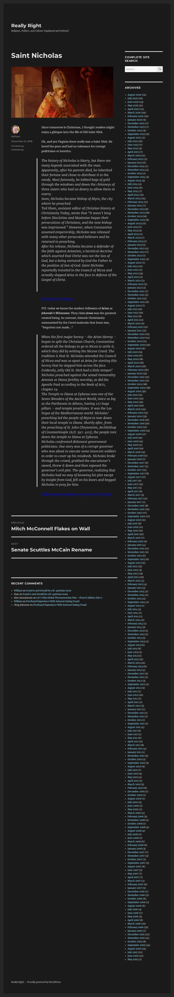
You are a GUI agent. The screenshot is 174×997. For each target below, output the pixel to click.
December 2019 (136, 377)
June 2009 (133, 805)
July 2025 (133, 141)
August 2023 (134, 223)
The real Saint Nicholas (57, 298)
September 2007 (136, 863)
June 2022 (133, 269)
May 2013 (133, 655)
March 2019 (134, 409)
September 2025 (136, 134)
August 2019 (134, 391)
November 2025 (136, 127)
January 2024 (135, 205)
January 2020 (135, 373)
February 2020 (135, 370)
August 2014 (134, 605)
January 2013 (134, 670)
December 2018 (136, 420)
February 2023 (135, 241)
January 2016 (135, 545)
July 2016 (132, 523)
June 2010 (133, 773)
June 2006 (133, 913)
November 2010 (136, 755)
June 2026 (133, 102)
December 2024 (136, 166)
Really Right (26, 25)
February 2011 (135, 748)
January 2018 (135, 459)
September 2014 (136, 602)
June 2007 (133, 870)
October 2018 (135, 427)
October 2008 (135, 823)
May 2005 (133, 959)
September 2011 (136, 723)
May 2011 (132, 738)
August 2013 (134, 645)
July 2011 (132, 730)
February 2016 (135, 541)
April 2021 (133, 319)
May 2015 (133, 573)
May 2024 (133, 191)
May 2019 (133, 402)
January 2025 (135, 162)
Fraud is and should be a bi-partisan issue (48, 590)
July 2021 (132, 309)
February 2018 (135, 455)
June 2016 (133, 527)
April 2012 (133, 702)
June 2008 (133, 838)
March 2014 (134, 620)
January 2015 (135, 587)
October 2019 (135, 384)
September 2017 (136, 473)
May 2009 (133, 809)
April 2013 (133, 659)
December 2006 (136, 891)
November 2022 (136, 252)
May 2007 (133, 873)
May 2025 (133, 148)
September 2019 (136, 387)
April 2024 (133, 194)
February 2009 (135, 816)
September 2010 (136, 763)
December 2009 (136, 791)
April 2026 (133, 109)
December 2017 (136, 462)
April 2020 (133, 362)
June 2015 (133, 570)
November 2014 (136, 595)
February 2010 (135, 788)
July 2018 (132, 437)
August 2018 (134, 434)
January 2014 (135, 627)
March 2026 (134, 112)
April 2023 (133, 234)
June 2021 (133, 312)
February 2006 (135, 927)
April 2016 (133, 534)
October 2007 (135, 859)
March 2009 (134, 813)
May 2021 (133, 316)
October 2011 (134, 720)
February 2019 (135, 412)
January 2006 (135, 930)
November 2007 (136, 855)
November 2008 (136, 820)
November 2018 (136, 423)
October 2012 (135, 680)
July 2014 (132, 609)
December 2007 (136, 852)
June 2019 (133, 398)
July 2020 (133, 352)
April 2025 (133, 152)
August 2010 (134, 766)
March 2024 (134, 198)
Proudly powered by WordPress (44, 982)
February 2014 (135, 623)
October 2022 (135, 255)
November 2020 (136, 337)
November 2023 (136, 212)
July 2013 (132, 648)
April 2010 (133, 780)
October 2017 (135, 470)
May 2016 (133, 530)
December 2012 (136, 673)
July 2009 (133, 802)
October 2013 (135, 637)
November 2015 (136, 552)
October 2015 (135, 555)
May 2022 (133, 273)
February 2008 (135, 845)
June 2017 (133, 484)
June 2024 (133, 187)
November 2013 (136, 634)
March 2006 (134, 923)
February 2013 (135, 666)
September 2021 (136, 302)
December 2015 (136, 548)
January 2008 (135, 848)
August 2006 (134, 905)
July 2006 (133, 909)
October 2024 (135, 173)
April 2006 (133, 920)
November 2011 (136, 716)
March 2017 (134, 495)
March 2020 (134, 366)
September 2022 (136, 259)
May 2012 (133, 698)
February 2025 (135, 159)
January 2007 (135, 888)
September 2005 (136, 945)
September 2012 (136, 684)
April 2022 (133, 277)
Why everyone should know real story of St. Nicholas (76, 494)
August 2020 (134, 348)
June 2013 (133, 652)
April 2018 (133, 448)
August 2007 (134, 866)
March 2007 (134, 880)
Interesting (17, 149)
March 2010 (134, 784)
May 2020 (133, 359)
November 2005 (136, 938)
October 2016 (135, 512)
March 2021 (134, 323)
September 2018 (136, 430)
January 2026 (135, 119)
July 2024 (133, 184)
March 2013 (134, 662)
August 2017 (134, 477)
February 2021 (135, 327)
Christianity (17, 146)
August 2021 (134, 305)
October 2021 (135, 298)
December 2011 (136, 713)
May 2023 (133, 230)
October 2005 (135, 941)
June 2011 (133, 734)
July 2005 (133, 952)
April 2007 (133, 877)
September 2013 (136, 641)
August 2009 (134, 798)
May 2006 (133, 916)
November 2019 (136, 380)
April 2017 (133, 491)
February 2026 (135, 116)
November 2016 (136, 509)
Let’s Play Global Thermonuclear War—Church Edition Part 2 (69, 597)
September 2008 (136, 827)
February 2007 (135, 884)
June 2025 (133, 144)
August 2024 (134, 180)
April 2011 (133, 741)
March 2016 (134, 537)
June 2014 (133, 612)
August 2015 (134, 562)
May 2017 (133, 487)
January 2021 (135, 330)
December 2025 (136, 123)
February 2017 (135, 498)
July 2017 (132, 480)
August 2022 (134, 262)
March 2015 (134, 580)
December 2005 (136, 934)
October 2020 (135, 341)
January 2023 (135, 244)
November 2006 (136, 895)
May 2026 (133, 105)
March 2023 (134, 237)
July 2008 (133, 834)
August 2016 (134, 520)
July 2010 (132, 770)
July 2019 (132, 395)
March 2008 (134, 841)
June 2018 (133, 441)
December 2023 (136, 209)
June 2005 (133, 955)
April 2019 (133, 405)
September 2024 (136, 177)
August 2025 (134, 137)
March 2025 (134, 155)
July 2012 (132, 691)
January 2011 (134, 752)
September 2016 (136, 516)
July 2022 (133, 266)
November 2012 (136, 677)
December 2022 (136, 248)
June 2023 (133, 227)
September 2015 (136, 559)
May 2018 (133, 445)
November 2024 (136, 169)
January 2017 (135, 502)
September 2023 (136, 219)
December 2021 (136, 291)
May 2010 (133, 777)
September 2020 (136, 345)
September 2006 (136, 902)
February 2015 (135, 584)
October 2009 (135, 795)
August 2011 (134, 727)
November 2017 (136, 466)
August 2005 (134, 948)
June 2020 (133, 355)
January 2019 (135, 416)
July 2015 (132, 566)
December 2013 (136, 630)
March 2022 (134, 280)
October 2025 (135, 130)
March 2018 (134, 452)
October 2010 (135, 759)
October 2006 (135, 898)
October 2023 (135, 216)
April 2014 (133, 616)
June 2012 (133, 695)
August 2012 (134, 688)
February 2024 (135, 202)
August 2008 (134, 830)
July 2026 (133, 98)
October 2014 (135, 598)
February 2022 (135, 284)
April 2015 (133, 577)
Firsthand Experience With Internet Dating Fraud (52, 601)
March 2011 (134, 745)
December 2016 (136, 505)
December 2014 (136, 591)
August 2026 (134, 94)
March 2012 (134, 705)
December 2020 (136, 334)
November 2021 (136, 294)
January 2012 (135, 709)
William (15, 136)
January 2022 (135, 287)
